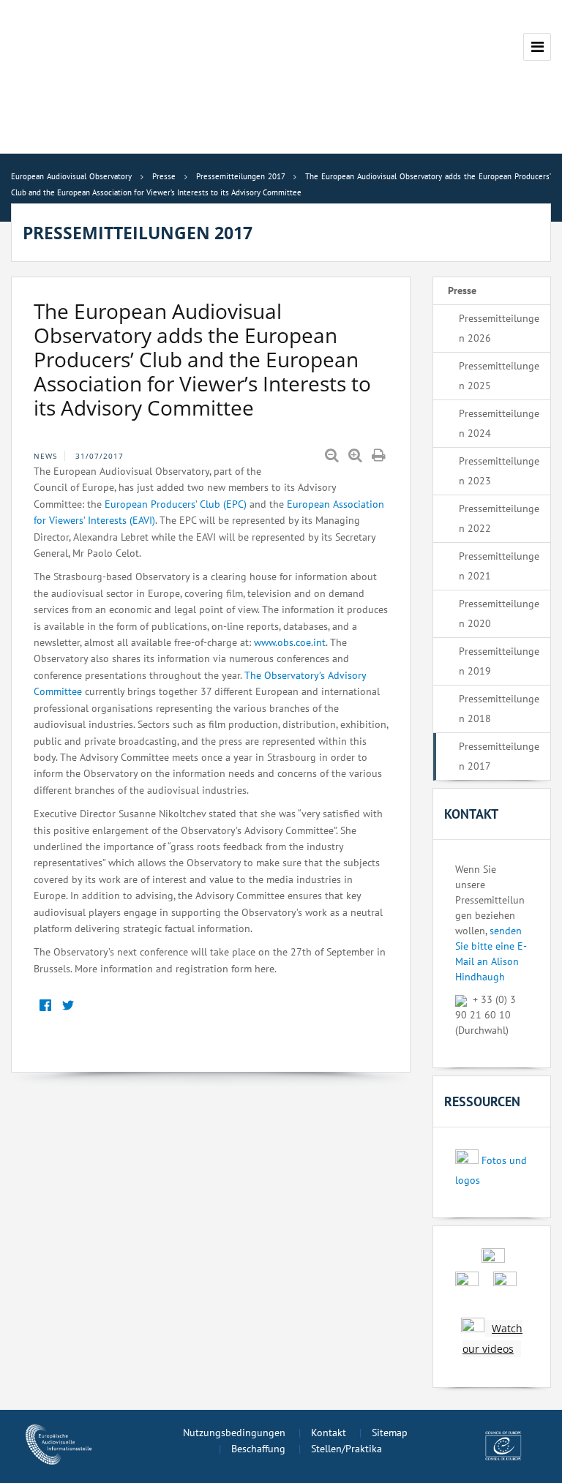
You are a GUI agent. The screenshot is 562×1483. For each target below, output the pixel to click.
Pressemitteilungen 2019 (499, 661)
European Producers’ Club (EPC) (176, 504)
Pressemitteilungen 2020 (499, 613)
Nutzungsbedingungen (234, 1432)
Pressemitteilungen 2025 (499, 375)
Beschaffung (258, 1448)
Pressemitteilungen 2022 (499, 518)
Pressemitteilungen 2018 (499, 708)
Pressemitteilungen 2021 (499, 565)
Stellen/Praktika (346, 1448)
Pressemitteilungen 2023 (499, 470)
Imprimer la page (380, 456)
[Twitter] (67, 1005)
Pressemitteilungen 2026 (499, 328)
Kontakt (328, 1432)
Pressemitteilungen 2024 (499, 423)
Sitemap (390, 1432)
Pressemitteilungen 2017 (499, 756)
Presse (462, 290)
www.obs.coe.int (290, 642)
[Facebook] (45, 1005)
